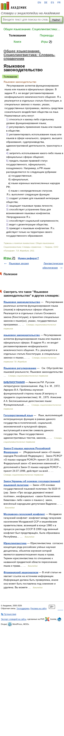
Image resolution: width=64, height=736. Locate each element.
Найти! (56, 19)
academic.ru (13, 6)
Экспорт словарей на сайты (13, 619)
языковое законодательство (22, 335)
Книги (17, 41)
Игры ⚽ (46, 41)
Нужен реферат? (28, 258)
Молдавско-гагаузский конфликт (24, 514)
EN (39, 2)
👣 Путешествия (8, 614)
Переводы (47, 35)
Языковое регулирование (20, 368)
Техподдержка (23, 608)
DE (45, 2)
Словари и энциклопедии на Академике (30, 13)
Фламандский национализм (21, 572)
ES (52, 2)
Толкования (17, 35)
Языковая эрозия (19, 263)
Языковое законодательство (22, 302)
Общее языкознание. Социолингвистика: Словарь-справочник (32, 29)
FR (58, 2)
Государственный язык (18, 415)
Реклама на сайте (38, 608)
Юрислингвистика (15, 543)
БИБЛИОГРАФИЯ (14, 382)
